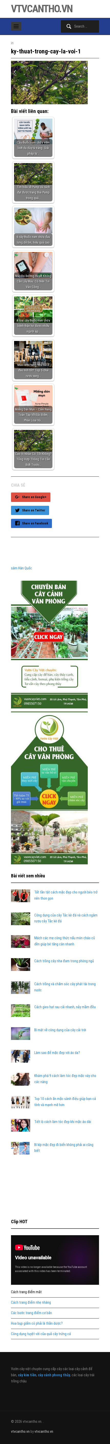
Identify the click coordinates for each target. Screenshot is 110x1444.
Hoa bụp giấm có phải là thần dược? (37, 1323)
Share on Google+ (34, 497)
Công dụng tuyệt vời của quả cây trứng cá (41, 1334)
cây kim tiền (27, 1375)
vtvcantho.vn (41, 9)
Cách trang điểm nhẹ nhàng (31, 1302)
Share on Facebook (35, 523)
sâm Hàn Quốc (21, 568)
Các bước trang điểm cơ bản (31, 1313)
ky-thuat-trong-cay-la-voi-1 (46, 51)
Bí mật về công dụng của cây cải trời (60, 1030)
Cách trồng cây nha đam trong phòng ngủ (64, 961)
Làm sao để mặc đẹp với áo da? (57, 1053)
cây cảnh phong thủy (54, 1375)
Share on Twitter (33, 510)
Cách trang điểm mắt (26, 1292)
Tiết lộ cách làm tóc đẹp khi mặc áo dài (62, 1122)
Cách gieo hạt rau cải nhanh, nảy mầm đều (65, 1007)
